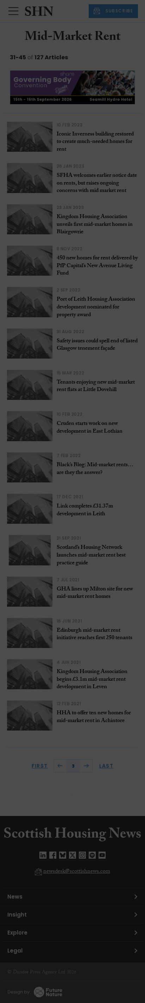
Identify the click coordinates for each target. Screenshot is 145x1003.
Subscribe (113, 130)
